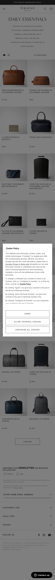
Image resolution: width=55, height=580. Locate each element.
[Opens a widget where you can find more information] (41, 575)
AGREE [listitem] (27, 314)
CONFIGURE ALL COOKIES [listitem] (27, 330)
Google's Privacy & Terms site (17, 264)
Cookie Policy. (26, 284)
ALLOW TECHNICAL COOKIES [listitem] (27, 322)
